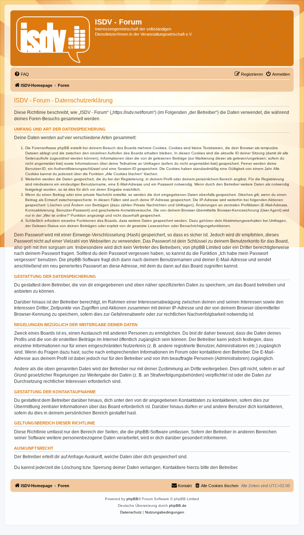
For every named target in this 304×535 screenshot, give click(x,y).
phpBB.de (177, 505)
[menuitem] (21, 74)
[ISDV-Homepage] (53, 38)
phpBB (132, 499)
